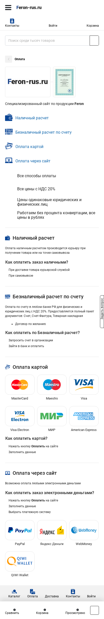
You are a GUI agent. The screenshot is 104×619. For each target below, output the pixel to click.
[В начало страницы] (94, 610)
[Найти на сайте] (94, 40)
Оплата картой (29, 146)
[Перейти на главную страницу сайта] (37, 8)
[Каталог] (8, 7)
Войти (53, 25)
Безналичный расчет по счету (43, 132)
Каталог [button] (14, 596)
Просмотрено (75, 613)
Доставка (52, 596)
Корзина (93, 25)
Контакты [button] (12, 25)
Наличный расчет (32, 118)
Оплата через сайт (32, 161)
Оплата (32, 596)
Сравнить (12, 613)
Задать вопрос (102, 309)
